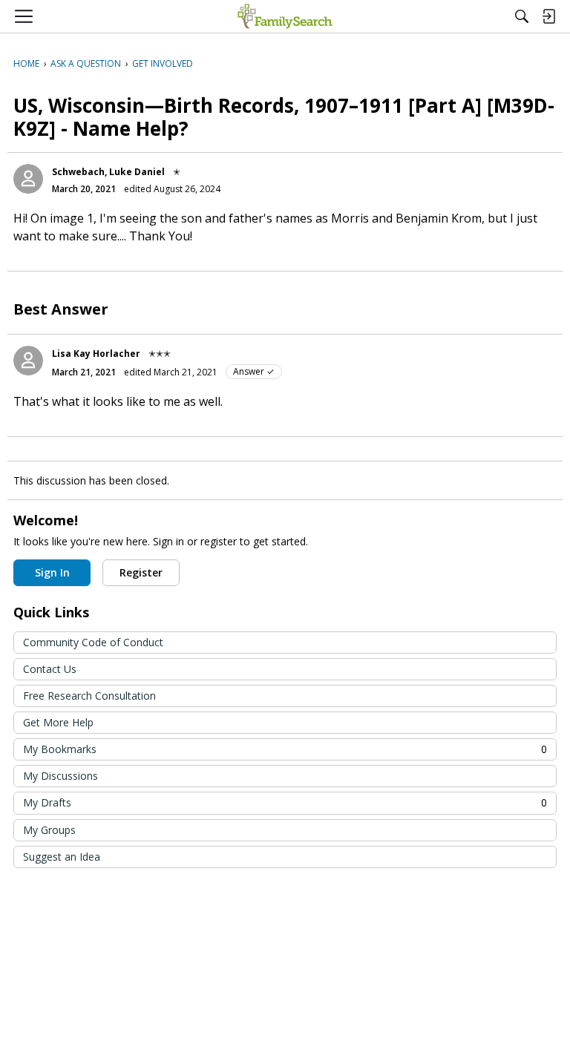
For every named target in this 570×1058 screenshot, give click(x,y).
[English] (285, 16)
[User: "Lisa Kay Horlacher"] (28, 360)
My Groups (49, 830)
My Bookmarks (285, 749)
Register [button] (141, 572)
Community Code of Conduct (93, 642)
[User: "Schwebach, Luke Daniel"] (28, 179)
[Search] (521, 16)
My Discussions (60, 776)
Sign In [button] (52, 572)
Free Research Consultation (89, 696)
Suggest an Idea (61, 857)
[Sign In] (548, 16)
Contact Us (49, 669)
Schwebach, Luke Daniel (108, 171)
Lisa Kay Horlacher (96, 353)
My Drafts (285, 802)
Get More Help (58, 722)
